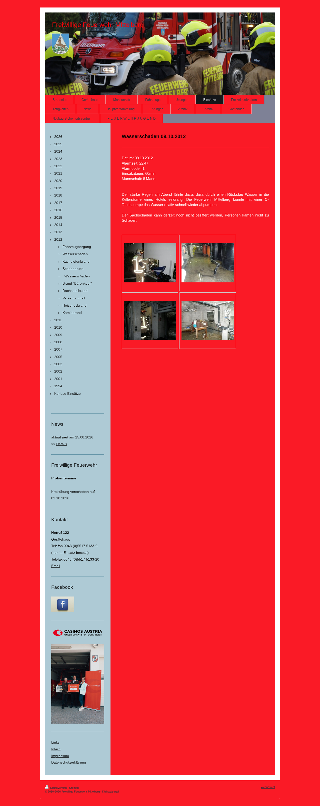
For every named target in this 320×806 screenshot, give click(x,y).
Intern (55, 749)
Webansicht (268, 787)
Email (55, 566)
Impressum (60, 756)
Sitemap (74, 787)
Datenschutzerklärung (68, 762)
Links (55, 742)
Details (61, 444)
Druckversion (59, 787)
